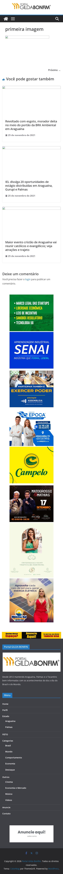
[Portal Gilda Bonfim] (5, 18)
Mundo (8, 751)
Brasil (8, 745)
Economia (10, 763)
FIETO (5, 734)
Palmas (8, 727)
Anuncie (6, 807)
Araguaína (10, 721)
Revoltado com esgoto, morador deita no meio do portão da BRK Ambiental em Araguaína (31, 125)
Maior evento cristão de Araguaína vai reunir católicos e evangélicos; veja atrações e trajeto (31, 246)
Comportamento (13, 757)
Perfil (5, 710)
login (28, 279)
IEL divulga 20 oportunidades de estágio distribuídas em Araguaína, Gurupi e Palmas (28, 185)
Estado (5, 716)
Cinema (9, 782)
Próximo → (54, 70)
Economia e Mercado (15, 788)
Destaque (10, 769)
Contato (6, 813)
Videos (8, 800)
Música (8, 794)
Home (5, 704)
